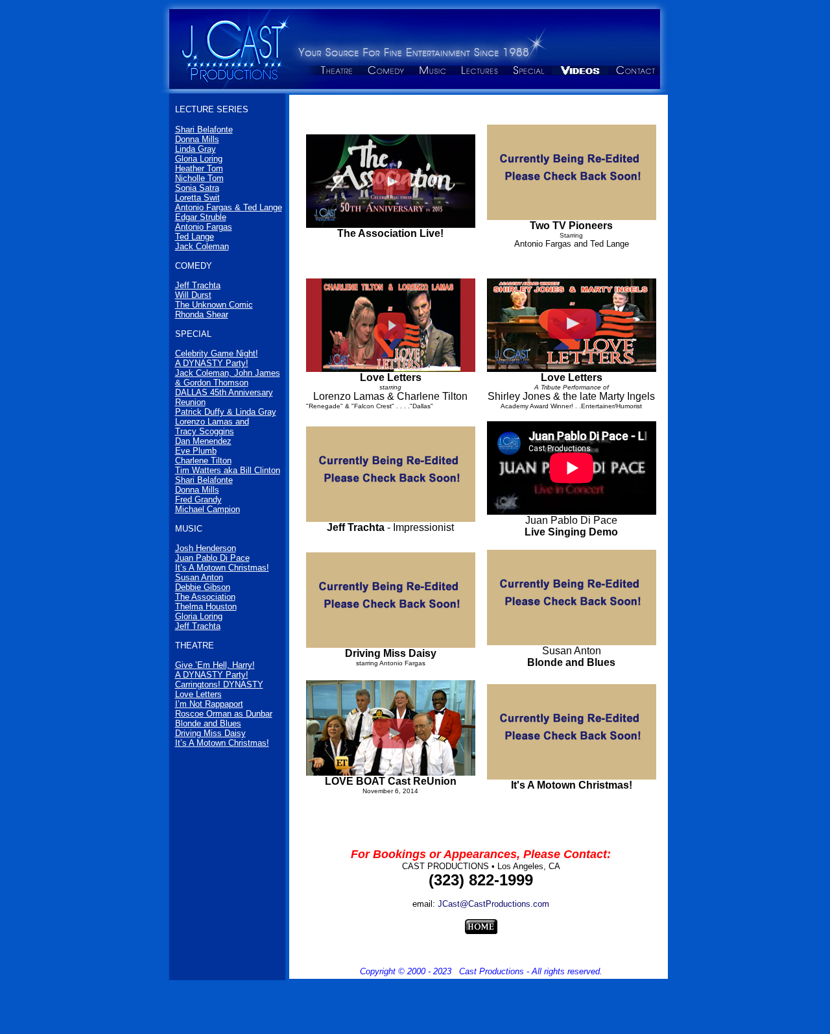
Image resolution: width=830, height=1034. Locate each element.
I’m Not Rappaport (209, 704)
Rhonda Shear (201, 314)
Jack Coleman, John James (227, 373)
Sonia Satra (197, 188)
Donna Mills (197, 139)
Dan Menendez (203, 441)
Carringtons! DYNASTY (219, 684)
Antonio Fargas (203, 227)
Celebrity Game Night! (216, 353)
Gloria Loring (198, 159)
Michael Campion (207, 509)
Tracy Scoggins (204, 431)
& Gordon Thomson (211, 383)
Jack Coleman (202, 246)
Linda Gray (195, 149)
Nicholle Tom (199, 178)
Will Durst (193, 295)
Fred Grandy (198, 499)
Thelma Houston (206, 606)
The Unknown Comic (214, 305)
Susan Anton (199, 577)
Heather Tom (199, 168)
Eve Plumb (196, 451)
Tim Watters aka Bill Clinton (227, 470)
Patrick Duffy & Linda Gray (225, 412)
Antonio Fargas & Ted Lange (228, 207)
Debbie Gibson (202, 587)
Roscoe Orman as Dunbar (223, 714)
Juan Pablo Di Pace (212, 558)
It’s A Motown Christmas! (222, 567)
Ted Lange (194, 236)
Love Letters (198, 694)
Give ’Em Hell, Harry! (215, 665)
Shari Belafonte (204, 129)
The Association (205, 597)
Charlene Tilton (203, 460)
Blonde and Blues (208, 723)
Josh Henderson (205, 548)
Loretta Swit (197, 198)
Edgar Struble (200, 217)
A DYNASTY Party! (211, 363)
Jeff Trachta (197, 285)
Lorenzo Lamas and (212, 421)
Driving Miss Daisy (210, 733)
